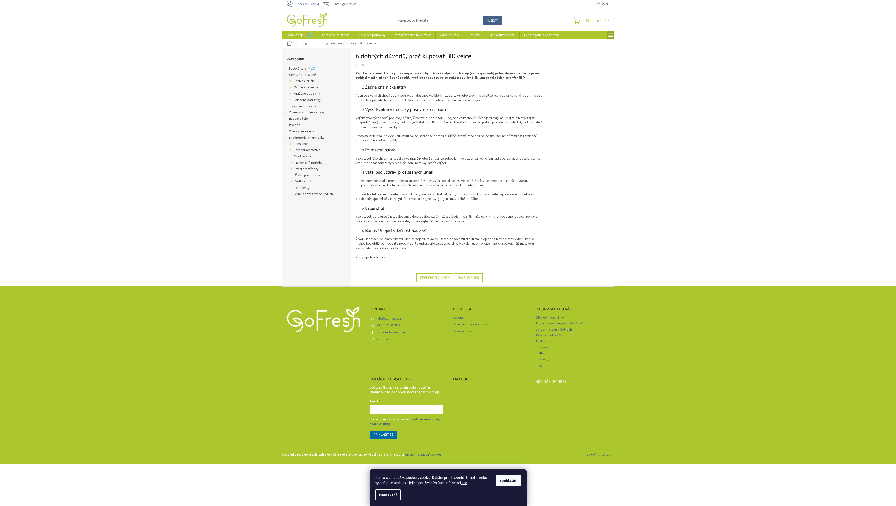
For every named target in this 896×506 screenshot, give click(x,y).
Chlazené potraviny (307, 100)
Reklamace (543, 341)
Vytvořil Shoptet (598, 454)
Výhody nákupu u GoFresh (554, 329)
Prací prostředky (307, 169)
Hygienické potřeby (309, 162)
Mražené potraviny (307, 93)
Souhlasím (508, 480)
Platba (540, 353)
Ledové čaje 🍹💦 (302, 68)
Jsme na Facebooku (391, 332)
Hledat (492, 20)
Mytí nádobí (303, 181)
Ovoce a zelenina (306, 87)
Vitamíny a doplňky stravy (307, 112)
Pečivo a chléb (304, 81)
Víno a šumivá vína (301, 131)
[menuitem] (299, 35)
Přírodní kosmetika (307, 150)
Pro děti (294, 125)
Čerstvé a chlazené (302, 75)
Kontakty (542, 359)
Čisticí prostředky (307, 175)
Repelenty (302, 188)
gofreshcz (384, 339)
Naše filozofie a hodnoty (470, 324)
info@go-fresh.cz (389, 318)
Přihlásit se (383, 434)
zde (464, 482)
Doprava (541, 347)
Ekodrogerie (302, 156)
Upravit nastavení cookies (423, 454)
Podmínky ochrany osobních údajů (559, 323)
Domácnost (302, 143)
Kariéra (458, 318)
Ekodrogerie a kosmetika (306, 137)
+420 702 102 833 (388, 325)
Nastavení (388, 494)
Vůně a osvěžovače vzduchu (315, 194)
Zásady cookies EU (549, 335)
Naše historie (462, 331)
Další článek (468, 277)
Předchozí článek (435, 277)
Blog (539, 365)
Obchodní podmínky (550, 317)
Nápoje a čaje (298, 118)
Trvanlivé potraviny (302, 106)
